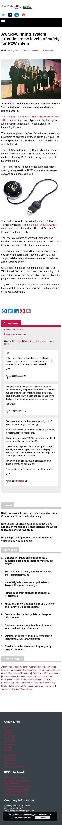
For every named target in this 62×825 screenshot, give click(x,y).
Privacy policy (9, 758)
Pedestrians (6, 683)
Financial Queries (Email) (14, 767)
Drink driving (15, 670)
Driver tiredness (46, 670)
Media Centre (9, 739)
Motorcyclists (7, 679)
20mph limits (6, 667)
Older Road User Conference (16, 795)
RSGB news (13, 686)
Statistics (39, 686)
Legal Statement (10, 755)
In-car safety (32, 676)
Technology (50, 686)
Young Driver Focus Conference (17, 789)
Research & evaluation (44, 683)
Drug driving (14, 673)
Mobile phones (45, 676)
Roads (4, 686)
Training (15, 689)
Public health (26, 683)
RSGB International (12, 783)
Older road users (35, 679)
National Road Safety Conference (18, 786)
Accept (42, 817)
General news (19, 676)
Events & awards (30, 51)
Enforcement (37, 673)
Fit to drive (7, 676)
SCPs (23, 686)
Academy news (20, 667)
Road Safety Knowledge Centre (17, 780)
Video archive (9, 744)
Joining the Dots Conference (15, 792)
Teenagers (5, 689)
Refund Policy (9, 764)
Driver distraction (29, 670)
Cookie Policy (9, 761)
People (16, 683)
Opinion (47, 679)
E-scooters (26, 673)
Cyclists (4, 670)
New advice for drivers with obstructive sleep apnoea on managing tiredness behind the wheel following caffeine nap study (29, 526)
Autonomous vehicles (38, 667)
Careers (7, 730)
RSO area (8, 750)
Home (6, 727)
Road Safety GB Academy (14, 778)
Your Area (8, 747)
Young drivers (26, 689)
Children (52, 667)
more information (24, 817)
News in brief (20, 679)
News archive (9, 742)
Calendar (8, 733)
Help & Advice (9, 736)
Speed (30, 686)
